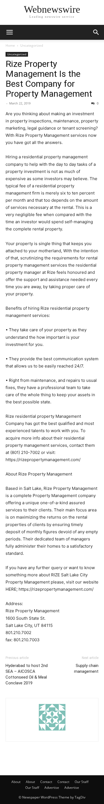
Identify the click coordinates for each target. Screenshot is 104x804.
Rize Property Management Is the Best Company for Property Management (49, 79)
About (16, 781)
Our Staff (81, 781)
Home (10, 45)
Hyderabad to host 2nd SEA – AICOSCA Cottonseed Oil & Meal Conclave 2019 (27, 674)
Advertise (51, 787)
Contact (46, 781)
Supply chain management (86, 668)
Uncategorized (31, 45)
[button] (9, 32)
